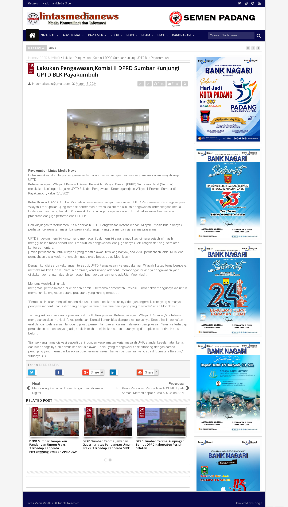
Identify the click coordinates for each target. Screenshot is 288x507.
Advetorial (72, 35)
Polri (115, 35)
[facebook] (233, 3)
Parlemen (95, 35)
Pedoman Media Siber (57, 3)
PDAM (145, 35)
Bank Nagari (181, 35)
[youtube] (259, 3)
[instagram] (246, 3)
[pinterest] (253, 3)
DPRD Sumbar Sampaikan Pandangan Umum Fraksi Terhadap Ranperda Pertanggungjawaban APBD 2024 (53, 446)
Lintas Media (34, 503)
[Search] (258, 35)
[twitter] (239, 3)
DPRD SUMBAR (50, 365)
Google (257, 503)
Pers (130, 35)
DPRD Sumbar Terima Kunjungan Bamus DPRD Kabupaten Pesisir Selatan (160, 444)
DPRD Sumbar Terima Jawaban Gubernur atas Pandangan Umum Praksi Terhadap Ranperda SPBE (108, 444)
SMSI (160, 35)
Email (175, 83)
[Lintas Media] (32, 35)
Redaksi (33, 3)
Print (160, 83)
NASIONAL (48, 35)
